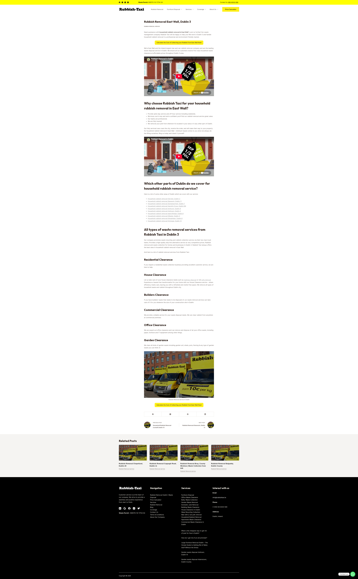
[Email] (125, 508)
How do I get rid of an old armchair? (194, 538)
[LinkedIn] (205, 414)
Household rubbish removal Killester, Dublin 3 (164, 216)
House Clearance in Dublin (190, 510)
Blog (151, 507)
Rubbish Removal (157, 9)
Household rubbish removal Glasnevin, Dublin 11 (165, 201)
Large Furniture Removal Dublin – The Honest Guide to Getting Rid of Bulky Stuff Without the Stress (194, 545)
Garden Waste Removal (189, 502)
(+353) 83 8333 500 (220, 507)
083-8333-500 (233, 2)
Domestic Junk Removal (189, 505)
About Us (213, 9)
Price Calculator (230, 9)
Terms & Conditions (157, 515)
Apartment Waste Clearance (191, 519)
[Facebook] (119, 2)
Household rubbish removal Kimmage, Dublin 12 (165, 221)
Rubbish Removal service (152, 26)
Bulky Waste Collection (189, 500)
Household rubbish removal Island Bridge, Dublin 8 (165, 214)
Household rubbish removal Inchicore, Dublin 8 (164, 209)
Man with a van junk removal (191, 515)
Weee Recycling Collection (190, 512)
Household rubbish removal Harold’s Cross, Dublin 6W (167, 206)
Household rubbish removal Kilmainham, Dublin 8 (165, 218)
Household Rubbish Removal (191, 517)
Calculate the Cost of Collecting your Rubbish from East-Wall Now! (179, 405)
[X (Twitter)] (125, 2)
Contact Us (154, 512)
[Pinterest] (188, 414)
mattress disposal (190, 280)
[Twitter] (139, 508)
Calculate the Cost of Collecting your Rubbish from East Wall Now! (179, 42)
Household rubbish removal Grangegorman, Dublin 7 (166, 204)
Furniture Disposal (173, 9)
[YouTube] (128, 2)
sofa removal (206, 280)
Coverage (200, 9)
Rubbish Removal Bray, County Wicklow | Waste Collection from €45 (193, 466)
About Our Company (157, 517)
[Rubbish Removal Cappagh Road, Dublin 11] (164, 453)
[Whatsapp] (352, 574)
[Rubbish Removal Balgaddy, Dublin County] (225, 453)
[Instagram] (122, 2)
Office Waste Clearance (189, 497)
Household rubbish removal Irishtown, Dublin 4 (164, 211)
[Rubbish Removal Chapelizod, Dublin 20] (133, 453)
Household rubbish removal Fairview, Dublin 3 (164, 199)
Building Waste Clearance (190, 507)
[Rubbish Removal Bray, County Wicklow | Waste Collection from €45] (194, 453)
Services (189, 9)
